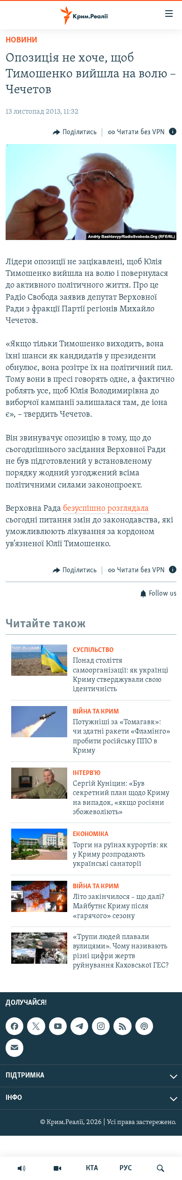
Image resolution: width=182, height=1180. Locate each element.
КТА (92, 1168)
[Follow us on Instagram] (101, 1026)
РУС (125, 1168)
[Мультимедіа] (57, 1168)
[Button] (75, 132)
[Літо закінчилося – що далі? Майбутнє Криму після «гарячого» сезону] (39, 896)
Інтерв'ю (86, 773)
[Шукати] (161, 1168)
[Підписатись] (14, 1048)
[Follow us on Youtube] (58, 1026)
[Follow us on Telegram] (79, 1026)
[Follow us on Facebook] (14, 1026)
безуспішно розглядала (106, 509)
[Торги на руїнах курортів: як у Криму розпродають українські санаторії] (39, 844)
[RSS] (122, 1026)
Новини (21, 40)
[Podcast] (144, 1026)
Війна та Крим (96, 711)
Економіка (90, 834)
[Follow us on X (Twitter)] (36, 1026)
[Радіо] (21, 1168)
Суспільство (93, 650)
